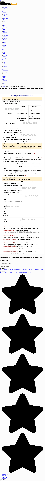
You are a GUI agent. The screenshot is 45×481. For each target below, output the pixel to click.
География (4, 34)
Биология (4, 36)
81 (13, 273)
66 (3, 273)
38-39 (20, 272)
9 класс (3, 69)
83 (14, 273)
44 (24, 272)
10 (2, 269)
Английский (4, 12)
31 (15, 269)
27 (13, 269)
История (4, 46)
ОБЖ (3, 73)
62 (35, 269)
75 (9, 273)
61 (34, 269)
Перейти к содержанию (3, 0)
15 (5, 269)
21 (9, 269)
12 (3, 269)
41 (22, 272)
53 (29, 269)
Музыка (4, 29)
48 (26, 269)
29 (14, 269)
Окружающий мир (5, 8)
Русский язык (5, 13)
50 (27, 269)
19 (8, 269)
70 (40, 269)
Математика (4, 22)
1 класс (3, 6)
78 (11, 273)
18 (7, 269)
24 (11, 269)
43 (23, 269)
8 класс (3, 59)
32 (16, 269)
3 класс (3, 17)
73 (42, 269)
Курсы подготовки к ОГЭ (5, 474)
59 (33, 269)
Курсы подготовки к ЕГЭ (5, 475)
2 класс (3, 11)
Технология (4, 39)
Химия (4, 83)
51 (28, 269)
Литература (4, 15)
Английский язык (5, 7)
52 (29, 272)
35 (18, 269)
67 (38, 269)
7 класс (3, 49)
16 (6, 269)
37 (19, 269)
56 (31, 269)
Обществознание (5, 35)
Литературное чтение (6, 10)
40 (21, 269)
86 (16, 273)
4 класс (3, 23)
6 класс (3, 40)
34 (17, 269)
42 (22, 269)
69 (5, 273)
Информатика (5, 37)
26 (12, 269)
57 (32, 269)
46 (25, 269)
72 (41, 269)
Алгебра (4, 52)
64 (36, 269)
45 (24, 269)
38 (20, 269)
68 (39, 269)
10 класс (3, 79)
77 (10, 273)
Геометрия (4, 56)
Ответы (3, 473)
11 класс (3, 82)
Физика (4, 63)
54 (30, 269)
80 (12, 273)
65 (37, 269)
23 (10, 269)
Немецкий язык (5, 38)
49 (27, 272)
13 (4, 269)
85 (15, 273)
